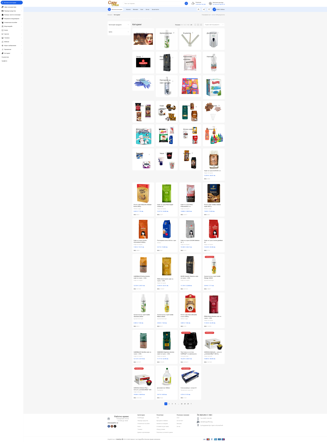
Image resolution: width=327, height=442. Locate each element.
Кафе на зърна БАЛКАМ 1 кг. (212, 170)
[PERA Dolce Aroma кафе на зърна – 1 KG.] (213, 304)
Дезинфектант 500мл (163, 388)
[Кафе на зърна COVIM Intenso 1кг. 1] (190, 229)
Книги (139, 426)
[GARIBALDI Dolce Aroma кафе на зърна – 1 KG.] (143, 265)
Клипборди (140, 417)
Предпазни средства (187, 390)
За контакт (180, 420)
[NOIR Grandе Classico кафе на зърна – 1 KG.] (190, 265)
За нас (178, 426)
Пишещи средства (142, 420)
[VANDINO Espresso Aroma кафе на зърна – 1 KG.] (166, 340)
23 (185, 404)
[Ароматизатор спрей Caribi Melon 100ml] (166, 303)
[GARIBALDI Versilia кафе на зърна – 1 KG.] (143, 340)
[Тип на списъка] (195, 25)
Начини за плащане (162, 423)
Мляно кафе (137, 209)
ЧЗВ (158, 417)
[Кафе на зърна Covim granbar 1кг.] (213, 229)
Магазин (179, 423)
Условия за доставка (163, 426)
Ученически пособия (143, 423)
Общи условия (161, 429)
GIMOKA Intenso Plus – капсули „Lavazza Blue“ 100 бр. (142, 389)
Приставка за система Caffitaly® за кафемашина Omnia (189, 353)
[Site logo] (114, 3)
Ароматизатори (209, 280)
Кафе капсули (208, 356)
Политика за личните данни (165, 432)
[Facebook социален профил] (109, 426)
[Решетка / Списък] (198, 25)
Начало (110, 15)
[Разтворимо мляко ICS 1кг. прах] (166, 229)
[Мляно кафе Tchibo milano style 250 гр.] (213, 193)
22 (181, 404)
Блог (178, 417)
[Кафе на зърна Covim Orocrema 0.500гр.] (143, 229)
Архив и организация (143, 432)
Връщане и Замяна (162, 420)
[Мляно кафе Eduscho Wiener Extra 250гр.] (143, 193)
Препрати (160, 390)
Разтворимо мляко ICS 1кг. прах (166, 240)
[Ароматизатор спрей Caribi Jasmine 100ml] (143, 303)
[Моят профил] (198, 9)
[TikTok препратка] (115, 426)
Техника (139, 429)
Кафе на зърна (208, 173)
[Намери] (186, 3)
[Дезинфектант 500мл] (166, 376)
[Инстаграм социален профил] (112, 426)
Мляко (159, 242)
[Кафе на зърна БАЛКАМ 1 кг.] (213, 159)
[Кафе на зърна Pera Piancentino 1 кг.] (190, 193)
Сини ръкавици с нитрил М (188, 388)
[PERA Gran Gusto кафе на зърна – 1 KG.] (166, 266)
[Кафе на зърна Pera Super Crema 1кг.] (166, 193)
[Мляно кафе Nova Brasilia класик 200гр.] (190, 303)
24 (188, 404)
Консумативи (184, 356)
